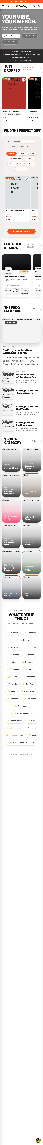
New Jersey (21, 169)
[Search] (34, 6)
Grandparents (16, 159)
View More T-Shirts (21, 231)
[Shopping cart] (39, 6)
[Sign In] (9, 6)
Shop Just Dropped (28, 68)
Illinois (30, 159)
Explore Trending (30, 36)
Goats (31, 164)
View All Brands (31, 246)
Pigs (32, 154)
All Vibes (34, 441)
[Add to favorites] (24, 80)
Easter (11, 154)
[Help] (38, 1140)
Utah (22, 154)
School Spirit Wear (10, 42)
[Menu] (3, 6)
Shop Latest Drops (12, 36)
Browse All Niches (20, 754)
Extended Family (16, 164)
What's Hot (34, 309)
